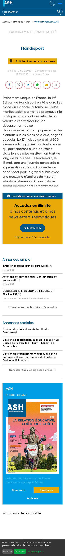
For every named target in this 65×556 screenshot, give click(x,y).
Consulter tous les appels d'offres (30, 369)
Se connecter (42, 237)
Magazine (18, 22)
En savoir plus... (36, 551)
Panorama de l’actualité (46, 22)
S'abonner (32, 228)
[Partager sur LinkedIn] (28, 85)
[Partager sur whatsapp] (37, 85)
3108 (28, 22)
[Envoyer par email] (47, 85)
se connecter (50, 3)
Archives (32, 498)
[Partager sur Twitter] (19, 85)
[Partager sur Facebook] (9, 85)
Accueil (6, 22)
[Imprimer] (56, 85)
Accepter (20, 551)
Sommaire (18, 490)
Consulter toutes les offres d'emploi (31, 307)
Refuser (7, 551)
